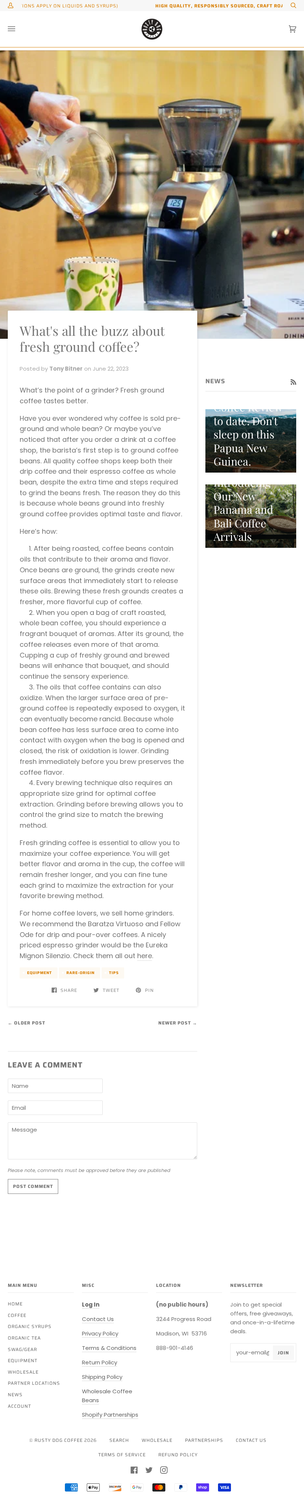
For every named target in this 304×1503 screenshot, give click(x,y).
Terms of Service (122, 1454)
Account (19, 1406)
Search (119, 1440)
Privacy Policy (100, 1333)
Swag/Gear (22, 1349)
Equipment (39, 973)
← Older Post (26, 1022)
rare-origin (80, 973)
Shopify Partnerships (110, 1414)
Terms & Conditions (109, 1348)
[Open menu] (19, 29)
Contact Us (98, 1319)
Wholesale (23, 1371)
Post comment (33, 1186)
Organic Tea (24, 1337)
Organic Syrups (30, 1326)
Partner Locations (34, 1383)
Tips (114, 973)
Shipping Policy (102, 1377)
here (144, 955)
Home (15, 1303)
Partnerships (204, 1440)
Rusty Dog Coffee (58, 1440)
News (15, 1394)
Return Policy (99, 1362)
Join (283, 1352)
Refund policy (178, 1454)
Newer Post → (177, 1022)
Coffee (17, 1315)
